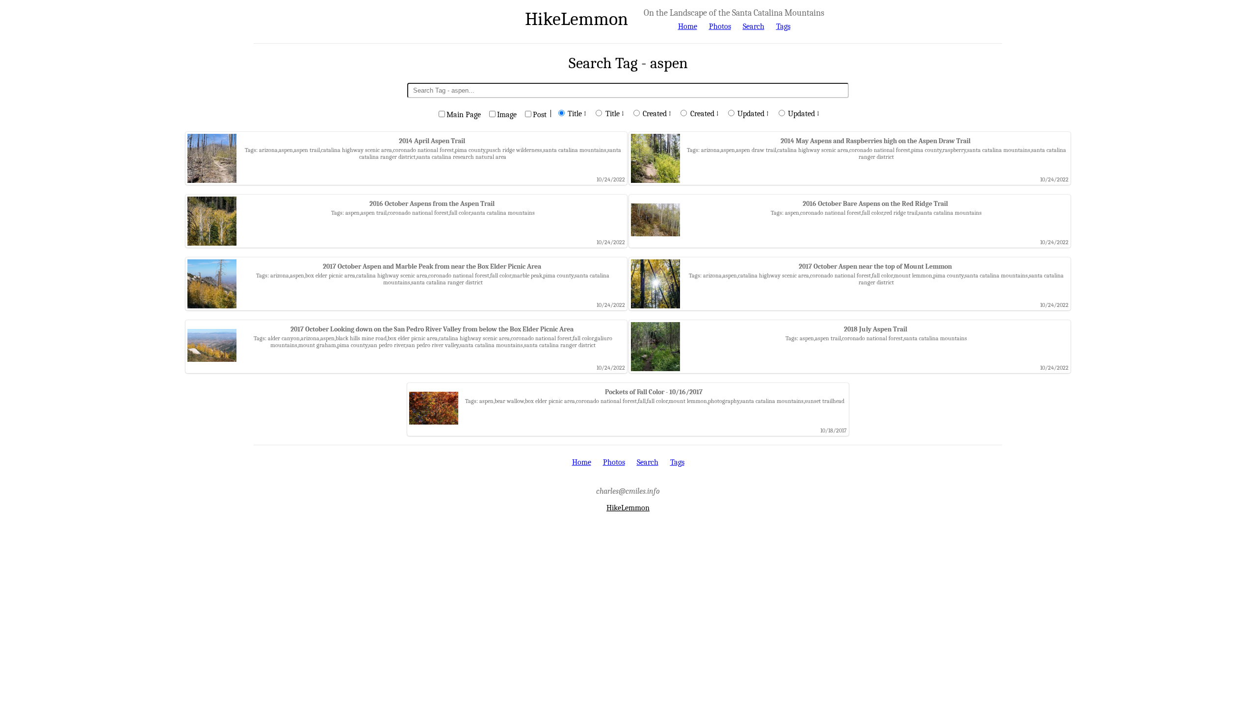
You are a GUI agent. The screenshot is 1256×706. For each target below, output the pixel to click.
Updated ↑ (753, 113)
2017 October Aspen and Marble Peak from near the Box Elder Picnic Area (432, 266)
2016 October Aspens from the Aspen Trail (432, 204)
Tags (783, 26)
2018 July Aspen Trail (875, 329)
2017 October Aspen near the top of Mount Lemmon (875, 266)
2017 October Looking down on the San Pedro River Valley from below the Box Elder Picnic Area (432, 329)
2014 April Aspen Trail (432, 141)
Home (687, 26)
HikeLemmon (576, 19)
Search (753, 26)
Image (507, 114)
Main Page (463, 114)
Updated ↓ (803, 113)
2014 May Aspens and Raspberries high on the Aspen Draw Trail (875, 141)
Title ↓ (614, 113)
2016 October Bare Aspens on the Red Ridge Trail (875, 204)
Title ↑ (577, 113)
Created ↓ (704, 113)
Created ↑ (657, 113)
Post (540, 114)
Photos (720, 26)
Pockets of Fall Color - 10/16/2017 (654, 392)
